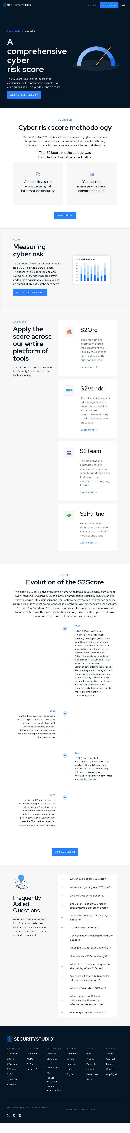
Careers (110, 1069)
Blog (88, 1053)
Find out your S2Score (30, 292)
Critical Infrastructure (54, 1088)
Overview (12, 1053)
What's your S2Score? (24, 95)
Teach (70, 1069)
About (109, 1053)
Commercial (53, 1067)
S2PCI (10, 1074)
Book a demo (65, 215)
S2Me (89, 1079)
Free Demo (109, 4)
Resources (92, 1074)
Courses (71, 1064)
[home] (17, 5)
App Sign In (112, 1074)
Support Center (88, 1109)
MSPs (30, 1058)
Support (110, 1064)
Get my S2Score (65, 851)
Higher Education (52, 1079)
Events (90, 1069)
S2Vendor (12, 1064)
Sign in (70, 1074)
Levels (70, 1058)
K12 (48, 1072)
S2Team (11, 1069)
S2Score (11, 1084)
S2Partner (12, 1079)
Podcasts (91, 1064)
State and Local (52, 1060)
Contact (92, 4)
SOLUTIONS (14, 30)
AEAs (30, 1064)
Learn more (87, 367)
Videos (90, 1058)
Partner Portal (34, 1069)
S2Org (10, 1058)
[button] (123, 5)
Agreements (72, 1109)
